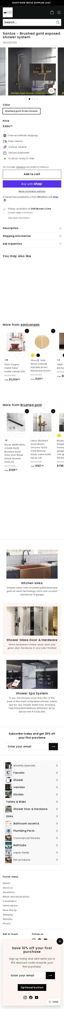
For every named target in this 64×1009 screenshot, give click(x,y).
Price (6, 120)
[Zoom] (51, 91)
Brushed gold (31, 405)
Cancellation (10, 901)
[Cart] (52, 12)
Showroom (9, 892)
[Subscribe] (50, 975)
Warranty (7, 919)
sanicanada (10, 42)
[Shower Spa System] (32, 674)
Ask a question (12, 243)
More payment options (32, 191)
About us (8, 887)
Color (6, 104)
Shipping (20, 167)
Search (6, 883)
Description (10, 228)
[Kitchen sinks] (32, 564)
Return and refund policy (16, 896)
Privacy (7, 923)
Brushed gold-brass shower (21, 111)
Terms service (10, 905)
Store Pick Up (10, 910)
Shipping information (17, 236)
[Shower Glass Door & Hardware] (32, 621)
